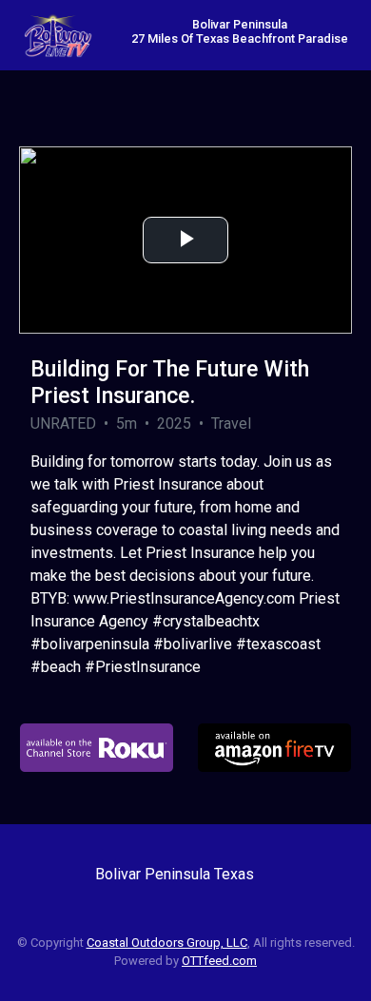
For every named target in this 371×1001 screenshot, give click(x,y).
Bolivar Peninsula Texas (174, 874)
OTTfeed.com (219, 960)
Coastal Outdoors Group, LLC (167, 942)
